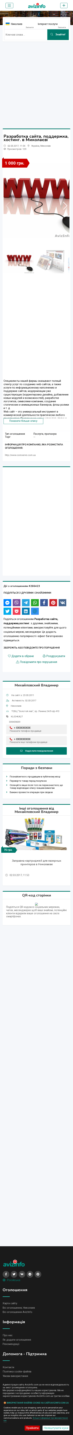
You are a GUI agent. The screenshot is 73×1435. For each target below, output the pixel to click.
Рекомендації (11, 1344)
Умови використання (15, 1376)
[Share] (7, 602)
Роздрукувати (55, 656)
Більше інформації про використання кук (36, 1419)
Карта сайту (10, 1303)
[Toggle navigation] (9, 5)
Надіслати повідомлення (39, 750)
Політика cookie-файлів (17, 1371)
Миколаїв (45, 145)
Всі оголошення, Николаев (19, 1307)
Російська (13, 1280)
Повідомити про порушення (38, 662)
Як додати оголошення (17, 1339)
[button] (65, 206)
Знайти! (60, 34)
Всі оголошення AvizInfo (17, 1312)
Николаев (16, 24)
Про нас (8, 1335)
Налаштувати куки (56, 1428)
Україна (35, 145)
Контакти (8, 1367)
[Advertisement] (36, 81)
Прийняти (32, 1428)
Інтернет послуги (48, 24)
